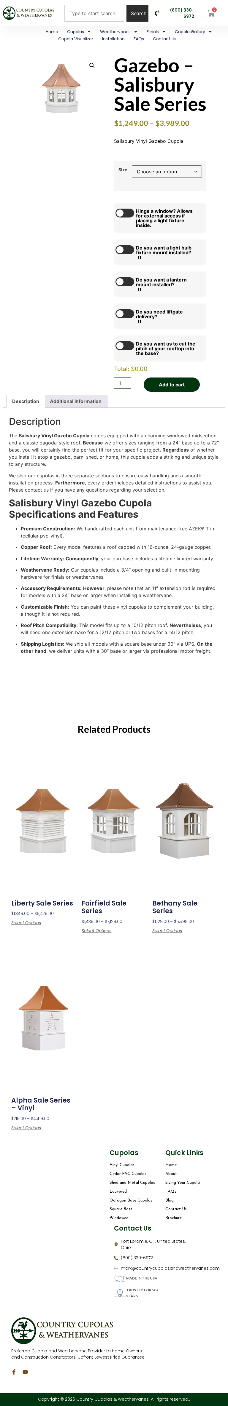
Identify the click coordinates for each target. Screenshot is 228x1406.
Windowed (119, 1218)
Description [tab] (25, 401)
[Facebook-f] (14, 1372)
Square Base (121, 1209)
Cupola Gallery (190, 32)
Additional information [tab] (76, 401)
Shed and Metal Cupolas (132, 1183)
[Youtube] (25, 1372)
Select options (26, 923)
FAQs (139, 39)
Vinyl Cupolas (122, 1165)
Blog (169, 1200)
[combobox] (94, 13)
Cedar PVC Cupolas (128, 1174)
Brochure (173, 1218)
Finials (153, 32)
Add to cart (172, 385)
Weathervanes (115, 32)
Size (122, 170)
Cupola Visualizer (75, 39)
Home (52, 32)
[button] (92, 65)
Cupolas (75, 32)
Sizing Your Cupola (182, 1183)
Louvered (118, 1191)
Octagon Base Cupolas (131, 1200)
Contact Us (164, 39)
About (171, 1174)
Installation (113, 39)
